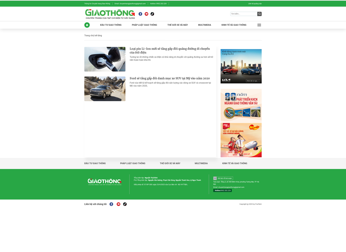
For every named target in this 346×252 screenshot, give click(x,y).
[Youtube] (146, 13)
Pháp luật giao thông (132, 163)
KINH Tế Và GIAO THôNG (234, 25)
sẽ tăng (98, 35)
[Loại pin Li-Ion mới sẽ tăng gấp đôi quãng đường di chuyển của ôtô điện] (104, 59)
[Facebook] (140, 13)
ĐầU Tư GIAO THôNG (111, 25)
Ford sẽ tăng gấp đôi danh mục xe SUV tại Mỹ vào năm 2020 (170, 78)
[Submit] (259, 14)
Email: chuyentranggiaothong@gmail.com (130, 4)
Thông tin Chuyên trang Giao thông (97, 4)
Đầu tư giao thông (95, 163)
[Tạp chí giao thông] (110, 14)
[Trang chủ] (87, 25)
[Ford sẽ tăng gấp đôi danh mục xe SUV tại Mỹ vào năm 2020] (104, 89)
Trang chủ (89, 35)
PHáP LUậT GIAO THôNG (144, 25)
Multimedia (201, 163)
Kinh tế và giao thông (234, 163)
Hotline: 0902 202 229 (158, 4)
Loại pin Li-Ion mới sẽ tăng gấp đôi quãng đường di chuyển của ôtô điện (170, 50)
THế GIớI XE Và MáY (177, 25)
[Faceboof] (111, 204)
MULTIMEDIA (204, 25)
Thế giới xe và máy (170, 163)
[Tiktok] (152, 14)
